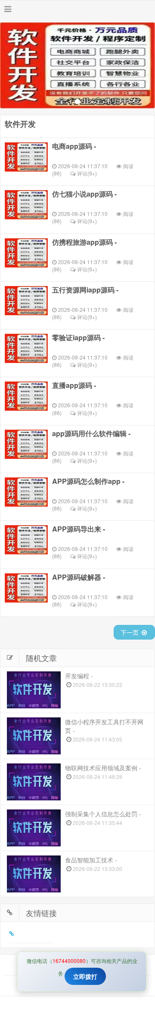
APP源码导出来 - (78, 529)
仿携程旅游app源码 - (84, 242)
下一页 (130, 632)
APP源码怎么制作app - (88, 481)
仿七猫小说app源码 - (84, 194)
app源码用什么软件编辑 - (91, 433)
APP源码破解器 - (78, 577)
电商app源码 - (74, 146)
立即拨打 (85, 976)
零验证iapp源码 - (78, 337)
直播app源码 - (74, 385)
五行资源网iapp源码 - (85, 290)
